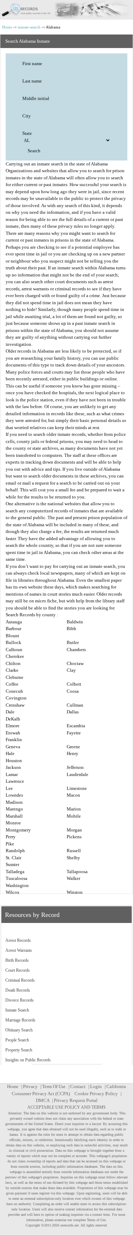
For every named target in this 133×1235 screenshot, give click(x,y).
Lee (9, 788)
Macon (73, 795)
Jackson (13, 767)
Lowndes (14, 795)
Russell (74, 850)
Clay (71, 670)
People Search (17, 1040)
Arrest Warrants (18, 950)
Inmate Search (17, 1010)
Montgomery (18, 830)
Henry (72, 753)
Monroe (13, 822)
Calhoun (14, 649)
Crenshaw (15, 705)
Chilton (13, 663)
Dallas (73, 711)
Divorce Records (19, 1000)
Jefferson (75, 767)
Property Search (18, 1049)
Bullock (13, 642)
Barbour (13, 628)
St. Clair (13, 857)
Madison (14, 802)
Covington (16, 698)
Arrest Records (18, 940)
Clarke (12, 670)
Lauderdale (77, 774)
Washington (17, 885)
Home (7, 27)
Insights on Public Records (28, 1059)
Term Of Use (54, 1086)
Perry (11, 836)
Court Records (17, 970)
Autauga (14, 621)
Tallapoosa (77, 871)
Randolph (15, 850)
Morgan (74, 830)
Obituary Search (19, 1030)
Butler (73, 642)
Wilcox (13, 892)
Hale (10, 753)
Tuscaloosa (16, 878)
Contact (77, 1086)
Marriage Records (20, 1020)
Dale (10, 711)
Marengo (14, 809)
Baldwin (75, 621)
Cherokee (15, 656)
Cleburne (14, 677)
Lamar (12, 774)
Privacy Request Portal (76, 1100)
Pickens (74, 836)
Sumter (12, 864)
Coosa (73, 691)
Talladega (15, 871)
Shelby (73, 857)
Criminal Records (20, 980)
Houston (14, 760)
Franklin (14, 739)
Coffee (12, 684)
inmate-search (29, 27)
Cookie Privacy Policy (96, 1093)
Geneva (13, 746)
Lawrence (15, 781)
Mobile (74, 816)
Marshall (14, 816)
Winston (75, 892)
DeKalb (13, 719)
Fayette (74, 732)
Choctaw (75, 663)
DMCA (42, 1100)
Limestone (77, 788)
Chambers (76, 649)
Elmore (13, 725)
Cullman (75, 705)
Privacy (30, 1086)
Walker (73, 878)
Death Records (17, 990)
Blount (12, 635)
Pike (10, 843)
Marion (74, 809)
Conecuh (14, 691)
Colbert (74, 684)
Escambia (76, 725)
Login (96, 1086)
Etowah (13, 732)
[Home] (66, 10)
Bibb (71, 628)
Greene (73, 746)
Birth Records (17, 960)
